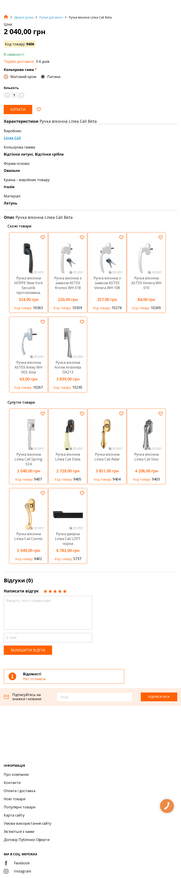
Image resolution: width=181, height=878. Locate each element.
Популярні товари (19, 807)
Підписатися (159, 697)
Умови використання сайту (27, 823)
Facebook (22, 863)
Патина (53, 76)
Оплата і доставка (19, 790)
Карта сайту (14, 815)
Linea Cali (12, 138)
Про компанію (16, 774)
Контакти (12, 782)
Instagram (22, 871)
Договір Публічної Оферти (26, 839)
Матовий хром (23, 76)
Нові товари (14, 798)
